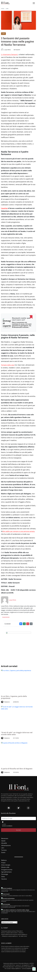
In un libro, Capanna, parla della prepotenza (14, 697)
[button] (34, 3)
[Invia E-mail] (27, 623)
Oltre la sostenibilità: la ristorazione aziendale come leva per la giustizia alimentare (17, 900)
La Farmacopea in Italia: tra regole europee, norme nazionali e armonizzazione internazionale (15, 906)
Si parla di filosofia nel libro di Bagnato (16, 769)
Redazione (7, 702)
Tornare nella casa (7, 365)
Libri (3, 33)
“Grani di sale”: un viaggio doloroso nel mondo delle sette (16, 734)
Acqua (3, 862)
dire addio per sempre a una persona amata (18, 531)
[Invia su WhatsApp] (24, 623)
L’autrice (4, 208)
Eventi (3, 852)
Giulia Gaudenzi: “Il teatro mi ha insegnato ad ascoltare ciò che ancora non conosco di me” (18, 890)
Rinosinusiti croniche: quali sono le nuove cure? (21, 319)
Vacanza (4, 879)
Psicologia (4, 874)
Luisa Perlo (7, 50)
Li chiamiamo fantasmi (9, 54)
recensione (5, 617)
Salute (3, 840)
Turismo (4, 850)
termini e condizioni (7, 826)
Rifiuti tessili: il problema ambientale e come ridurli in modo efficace (16, 895)
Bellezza (4, 860)
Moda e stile (5, 867)
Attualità (4, 843)
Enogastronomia (6, 869)
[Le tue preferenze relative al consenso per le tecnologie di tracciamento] (34, 969)
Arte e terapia (5, 865)
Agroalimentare (6, 872)
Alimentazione (6, 845)
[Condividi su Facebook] (20, 623)
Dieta (3, 876)
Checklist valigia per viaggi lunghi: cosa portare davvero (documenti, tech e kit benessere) (18, 912)
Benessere (4, 838)
